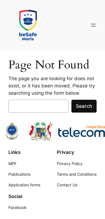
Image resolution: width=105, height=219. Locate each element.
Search (84, 106)
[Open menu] (93, 25)
